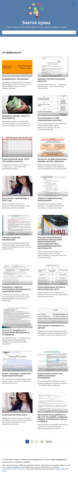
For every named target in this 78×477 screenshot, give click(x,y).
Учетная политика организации (11, 238)
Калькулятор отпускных (14, 415)
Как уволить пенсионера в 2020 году (15, 199)
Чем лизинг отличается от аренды (51, 326)
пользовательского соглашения (14, 469)
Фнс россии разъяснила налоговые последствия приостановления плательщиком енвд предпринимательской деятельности (50, 242)
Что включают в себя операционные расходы (50, 119)
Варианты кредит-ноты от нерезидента (16, 117)
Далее (49, 442)
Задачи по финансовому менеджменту (50, 199)
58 (42, 442)
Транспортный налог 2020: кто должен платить (15, 160)
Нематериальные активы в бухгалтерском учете (51, 288)
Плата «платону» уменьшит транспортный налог (16, 374)
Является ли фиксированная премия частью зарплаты (52, 160)
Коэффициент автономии (15, 79)
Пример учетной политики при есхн (51, 80)
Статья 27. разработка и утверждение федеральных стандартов (16, 332)
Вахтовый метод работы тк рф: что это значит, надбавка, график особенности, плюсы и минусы (53, 418)
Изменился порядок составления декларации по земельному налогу (16, 289)
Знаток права (36, 22)
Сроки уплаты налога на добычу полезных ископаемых (50, 375)
